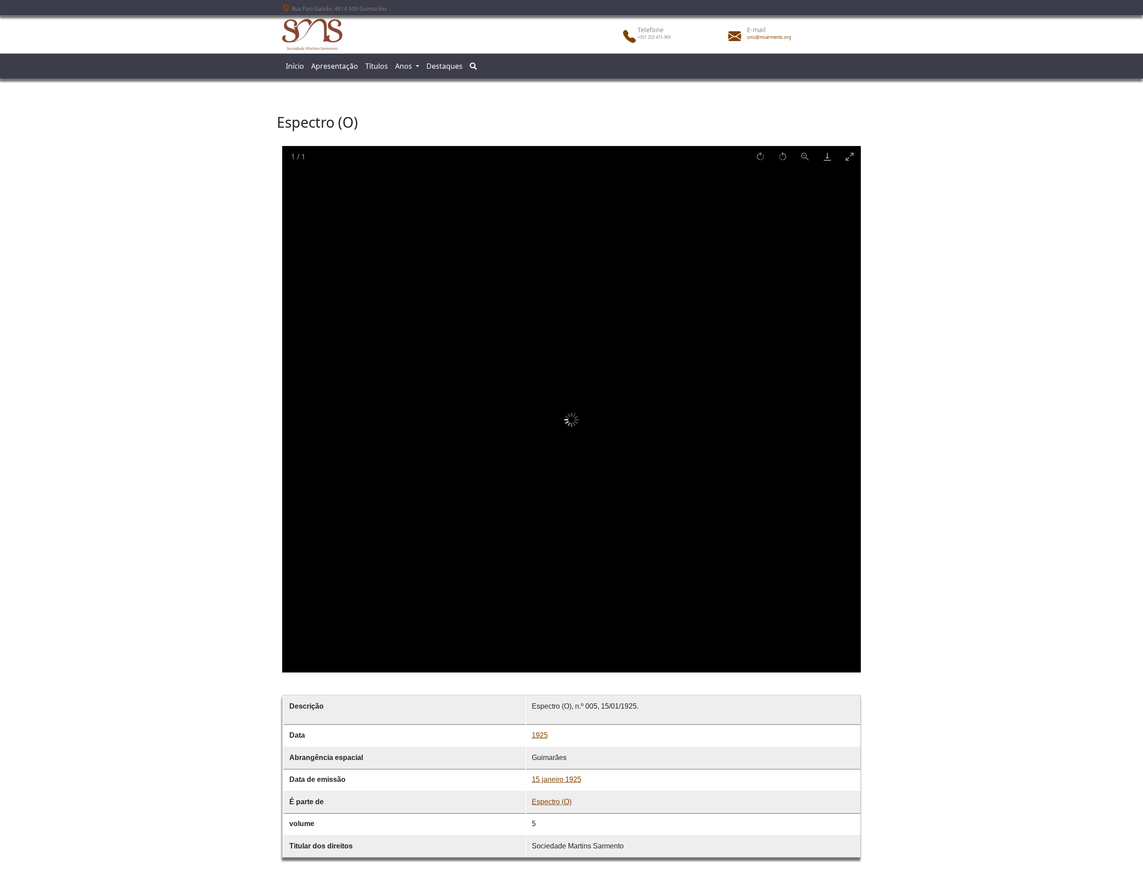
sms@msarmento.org (769, 37)
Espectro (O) (552, 802)
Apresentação (334, 66)
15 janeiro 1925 (556, 779)
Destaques (444, 66)
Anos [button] (404, 66)
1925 (540, 735)
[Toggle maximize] (849, 156)
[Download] (827, 156)
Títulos (376, 66)
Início (295, 66)
